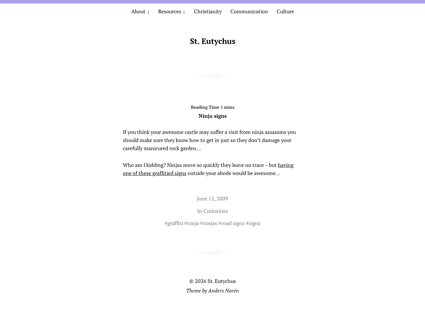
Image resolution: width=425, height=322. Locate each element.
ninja (193, 223)
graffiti (175, 223)
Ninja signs (213, 115)
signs (254, 223)
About (138, 11)
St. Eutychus (212, 41)
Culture (285, 11)
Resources (169, 11)
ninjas (210, 223)
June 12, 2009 (212, 198)
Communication (249, 11)
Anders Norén (223, 290)
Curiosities (215, 210)
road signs (233, 223)
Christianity (208, 11)
